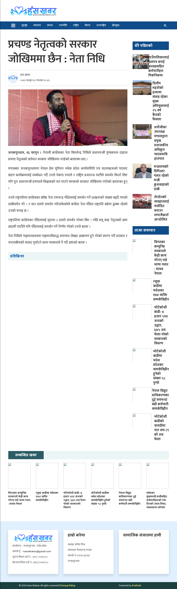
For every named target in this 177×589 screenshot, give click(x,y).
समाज (50, 25)
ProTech (136, 585)
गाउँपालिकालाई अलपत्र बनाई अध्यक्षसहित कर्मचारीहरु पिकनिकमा (158, 66)
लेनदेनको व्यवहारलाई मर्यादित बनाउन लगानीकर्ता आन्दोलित (161, 208)
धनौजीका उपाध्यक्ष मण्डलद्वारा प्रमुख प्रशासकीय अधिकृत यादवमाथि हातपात (161, 143)
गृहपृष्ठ (24, 25)
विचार (87, 25)
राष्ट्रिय (76, 25)
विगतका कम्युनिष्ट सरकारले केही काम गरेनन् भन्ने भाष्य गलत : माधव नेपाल (161, 257)
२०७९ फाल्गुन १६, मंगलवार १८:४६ (35, 80)
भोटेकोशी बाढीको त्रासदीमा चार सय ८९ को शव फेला (161, 428)
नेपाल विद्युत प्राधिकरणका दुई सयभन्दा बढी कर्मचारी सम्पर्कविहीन (160, 400)
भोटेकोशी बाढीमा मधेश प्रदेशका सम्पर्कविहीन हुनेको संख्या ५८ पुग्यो (161, 367)
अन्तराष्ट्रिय (101, 25)
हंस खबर (25, 74)
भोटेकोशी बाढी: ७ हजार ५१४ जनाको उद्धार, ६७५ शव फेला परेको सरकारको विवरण (161, 325)
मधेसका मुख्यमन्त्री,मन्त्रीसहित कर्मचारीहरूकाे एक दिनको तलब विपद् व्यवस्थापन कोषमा (156, 500)
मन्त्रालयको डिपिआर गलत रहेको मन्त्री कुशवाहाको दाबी (161, 178)
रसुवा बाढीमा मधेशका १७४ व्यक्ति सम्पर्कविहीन (161, 290)
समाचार (37, 25)
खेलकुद (115, 25)
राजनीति (63, 25)
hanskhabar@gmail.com (37, 551)
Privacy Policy (67, 585)
